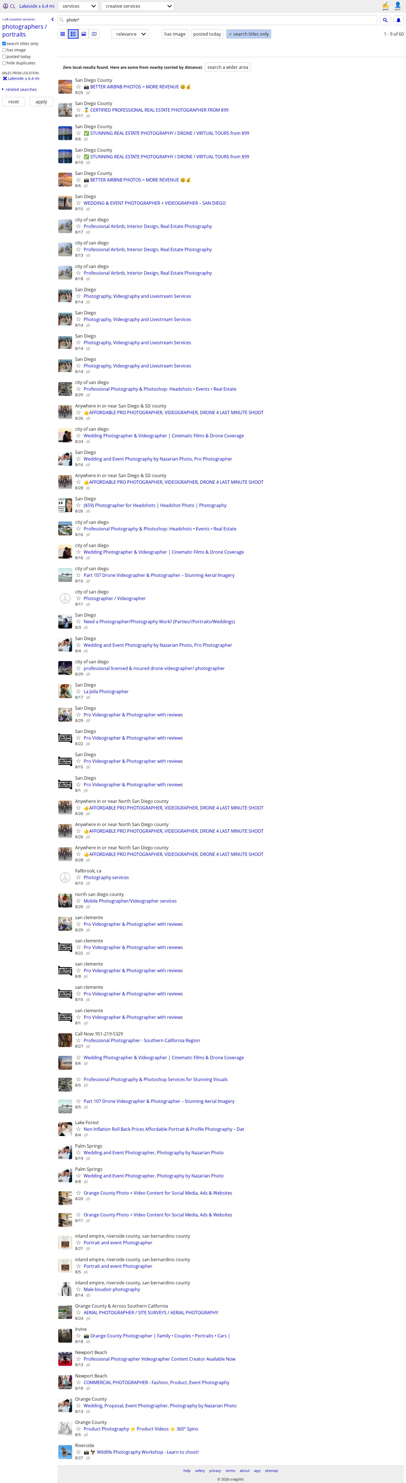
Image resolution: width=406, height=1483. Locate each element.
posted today (19, 56)
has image (16, 49)
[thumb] (73, 34)
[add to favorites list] (78, 86)
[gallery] (83, 34)
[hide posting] (88, 93)
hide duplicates (21, 62)
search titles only (22, 43)
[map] (94, 34)
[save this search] (398, 20)
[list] (62, 34)
